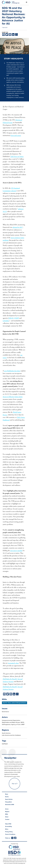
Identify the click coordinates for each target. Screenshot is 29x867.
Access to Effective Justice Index (13, 397)
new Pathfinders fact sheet (12, 371)
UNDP (16, 318)
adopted (13, 191)
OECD (11, 318)
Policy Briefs (8, 802)
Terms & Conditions (10, 834)
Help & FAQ (8, 824)
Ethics (6, 829)
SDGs (6, 814)
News (6, 794)
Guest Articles (9, 799)
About (6, 817)
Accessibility (8, 826)
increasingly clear (13, 663)
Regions (7, 811)
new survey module (16, 551)
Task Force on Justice (17, 157)
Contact (7, 819)
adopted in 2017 (18, 227)
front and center (16, 135)
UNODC (6, 321)
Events (7, 796)
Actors (7, 809)
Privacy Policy (9, 831)
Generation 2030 (9, 804)
